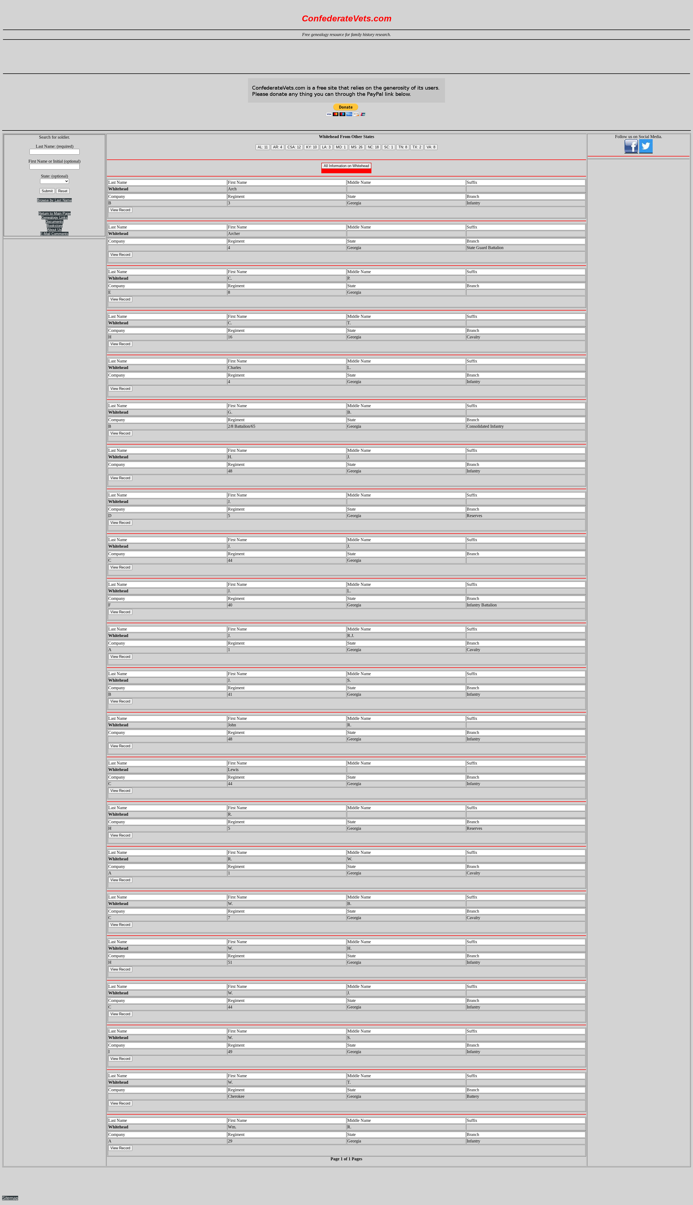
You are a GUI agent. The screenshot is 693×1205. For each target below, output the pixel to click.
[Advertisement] (346, 54)
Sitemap (10, 1198)
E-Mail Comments (54, 234)
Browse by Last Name (54, 200)
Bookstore (55, 226)
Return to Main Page (54, 213)
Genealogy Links (54, 217)
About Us (54, 230)
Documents (54, 222)
